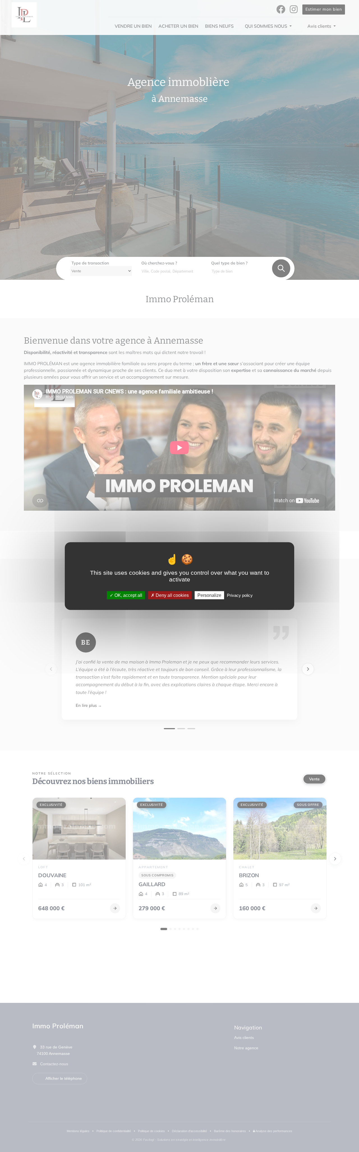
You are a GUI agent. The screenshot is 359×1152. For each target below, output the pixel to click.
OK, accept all (127, 595)
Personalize (209, 595)
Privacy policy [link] (240, 595)
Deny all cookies (172, 595)
